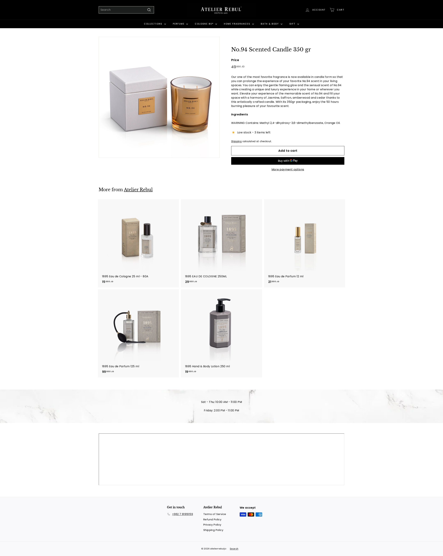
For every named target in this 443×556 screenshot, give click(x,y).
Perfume (179, 23)
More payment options (288, 169)
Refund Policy (212, 519)
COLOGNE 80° (204, 23)
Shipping (236, 141)
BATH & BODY (270, 23)
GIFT (292, 23)
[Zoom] (159, 97)
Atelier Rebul (138, 189)
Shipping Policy (213, 530)
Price (235, 60)
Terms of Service (214, 514)
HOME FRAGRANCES (237, 23)
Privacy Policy (212, 524)
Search (234, 548)
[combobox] (126, 9)
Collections (153, 23)
